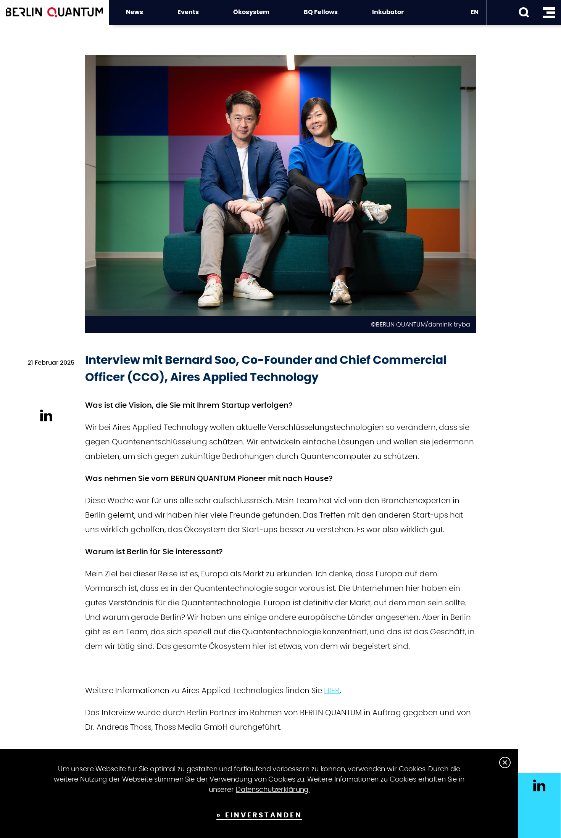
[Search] (523, 12)
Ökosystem (251, 12)
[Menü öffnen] (548, 12)
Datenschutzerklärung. (273, 790)
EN (475, 12)
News (134, 12)
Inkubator (388, 12)
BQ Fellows (321, 12)
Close (505, 762)
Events (188, 12)
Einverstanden (263, 815)
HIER (332, 691)
